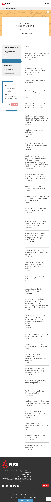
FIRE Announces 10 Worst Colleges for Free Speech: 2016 (36, 144)
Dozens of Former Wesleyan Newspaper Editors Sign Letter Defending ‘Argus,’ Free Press (36, 176)
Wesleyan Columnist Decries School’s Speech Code (35, 436)
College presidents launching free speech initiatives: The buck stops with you (37, 55)
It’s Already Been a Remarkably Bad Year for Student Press (36, 209)
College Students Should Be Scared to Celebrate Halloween (36, 187)
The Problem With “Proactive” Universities (35, 82)
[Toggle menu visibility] (48, 3)
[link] (6, 3)
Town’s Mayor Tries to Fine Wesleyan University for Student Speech (36, 252)
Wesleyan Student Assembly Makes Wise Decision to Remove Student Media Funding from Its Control (36, 119)
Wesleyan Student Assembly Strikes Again (35, 131)
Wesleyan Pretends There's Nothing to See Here (34, 392)
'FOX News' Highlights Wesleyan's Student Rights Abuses (37, 382)
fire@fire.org (20, 476)
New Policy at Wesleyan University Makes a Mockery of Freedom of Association (35, 413)
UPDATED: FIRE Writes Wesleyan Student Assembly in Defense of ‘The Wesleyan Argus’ (36, 223)
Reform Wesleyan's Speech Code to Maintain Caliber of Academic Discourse (36, 279)
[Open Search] (45, 3)
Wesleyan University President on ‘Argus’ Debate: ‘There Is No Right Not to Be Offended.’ (37, 198)
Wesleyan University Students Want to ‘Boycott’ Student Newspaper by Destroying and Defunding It (35, 236)
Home (3, 8)
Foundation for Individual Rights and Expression (19, 471)
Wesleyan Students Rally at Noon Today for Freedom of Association (37, 402)
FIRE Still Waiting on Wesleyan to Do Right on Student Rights (36, 335)
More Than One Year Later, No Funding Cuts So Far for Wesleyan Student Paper (35, 106)
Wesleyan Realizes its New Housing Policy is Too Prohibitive (36, 345)
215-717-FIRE (27, 476)
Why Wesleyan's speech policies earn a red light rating (36, 92)
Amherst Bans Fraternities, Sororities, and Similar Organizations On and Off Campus (34, 266)
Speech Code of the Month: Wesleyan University (34, 290)
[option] (11, 47)
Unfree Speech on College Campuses (34, 446)
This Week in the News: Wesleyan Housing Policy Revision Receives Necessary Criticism (35, 357)
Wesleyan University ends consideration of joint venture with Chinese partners (35, 70)
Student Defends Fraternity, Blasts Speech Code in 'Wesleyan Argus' (36, 425)
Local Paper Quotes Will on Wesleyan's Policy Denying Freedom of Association (34, 370)
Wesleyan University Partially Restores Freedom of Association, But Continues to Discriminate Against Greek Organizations (35, 319)
